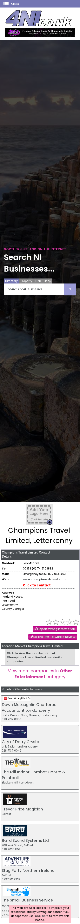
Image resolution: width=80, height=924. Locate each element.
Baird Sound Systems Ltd (25, 840)
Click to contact (37, 585)
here (45, 916)
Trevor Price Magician (22, 809)
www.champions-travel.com (44, 579)
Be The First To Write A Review (54, 637)
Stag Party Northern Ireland (28, 870)
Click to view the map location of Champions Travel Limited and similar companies (35, 657)
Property (26, 281)
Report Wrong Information (56, 629)
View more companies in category (40, 674)
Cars (38, 281)
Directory (11, 281)
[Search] (70, 289)
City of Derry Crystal (21, 741)
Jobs (47, 281)
